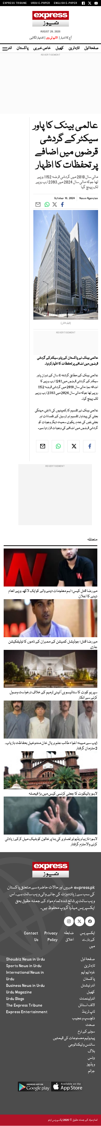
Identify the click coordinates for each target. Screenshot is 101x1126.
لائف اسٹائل (86, 1005)
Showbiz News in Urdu (25, 959)
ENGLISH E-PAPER (65, 3)
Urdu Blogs (15, 999)
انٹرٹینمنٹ (87, 999)
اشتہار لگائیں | (37, 38)
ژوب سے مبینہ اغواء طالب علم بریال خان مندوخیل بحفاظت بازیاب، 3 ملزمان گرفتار (51, 745)
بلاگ (91, 1051)
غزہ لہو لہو (88, 972)
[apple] (67, 1088)
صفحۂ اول (91, 48)
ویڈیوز (91, 1065)
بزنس (91, 1058)
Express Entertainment (27, 1012)
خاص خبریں (42, 48)
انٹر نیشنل (88, 986)
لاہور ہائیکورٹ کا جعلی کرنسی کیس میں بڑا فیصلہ (63, 794)
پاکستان (22, 48)
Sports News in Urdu (23, 966)
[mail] (42, 446)
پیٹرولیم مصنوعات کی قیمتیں (74, 1038)
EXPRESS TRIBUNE (15, 3)
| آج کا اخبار (65, 38)
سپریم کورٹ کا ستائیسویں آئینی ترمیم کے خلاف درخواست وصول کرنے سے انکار (53, 695)
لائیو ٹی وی (52, 38)
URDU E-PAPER (40, 3)
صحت (90, 1025)
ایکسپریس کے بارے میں (87, 939)
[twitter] (73, 446)
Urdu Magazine (19, 992)
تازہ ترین (74, 48)
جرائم (91, 1071)
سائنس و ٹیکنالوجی (81, 1045)
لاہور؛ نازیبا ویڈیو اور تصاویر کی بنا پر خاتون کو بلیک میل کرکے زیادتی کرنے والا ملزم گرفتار (51, 841)
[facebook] (89, 446)
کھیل (60, 48)
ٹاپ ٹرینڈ (88, 1012)
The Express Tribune (24, 1005)
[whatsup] (58, 446)
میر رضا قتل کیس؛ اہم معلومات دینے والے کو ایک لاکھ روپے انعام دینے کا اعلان (52, 593)
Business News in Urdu (25, 986)
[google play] (34, 1088)
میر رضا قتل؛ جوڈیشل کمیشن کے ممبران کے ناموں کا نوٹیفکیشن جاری (52, 644)
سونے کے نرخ (86, 1032)
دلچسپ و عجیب (83, 1018)
